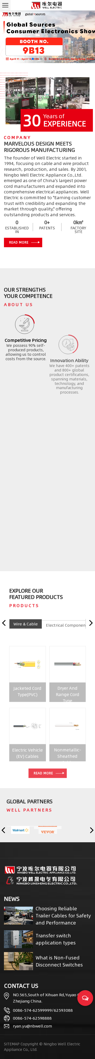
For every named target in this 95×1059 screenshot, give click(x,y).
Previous (4, 623)
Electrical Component (66, 624)
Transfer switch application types (56, 939)
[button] (33, 59)
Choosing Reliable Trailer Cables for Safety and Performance (63, 915)
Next (91, 623)
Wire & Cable (25, 624)
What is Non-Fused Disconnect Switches (59, 961)
